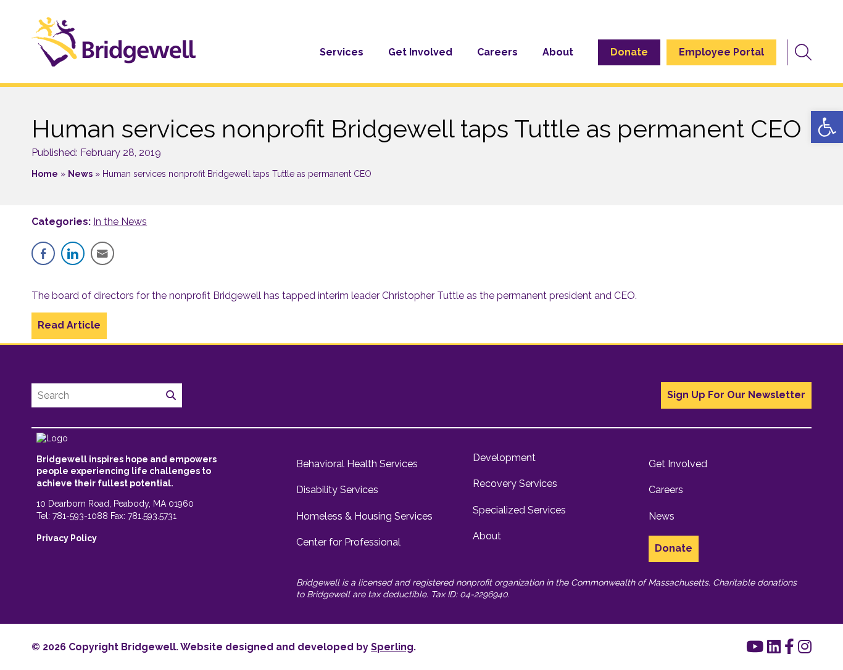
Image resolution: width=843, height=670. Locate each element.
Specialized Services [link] (519, 510)
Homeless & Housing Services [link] (364, 516)
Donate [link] (629, 52)
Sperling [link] (392, 647)
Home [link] (44, 174)
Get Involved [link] (420, 52)
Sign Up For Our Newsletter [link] (736, 395)
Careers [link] (497, 52)
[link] (827, 127)
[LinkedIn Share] (73, 253)
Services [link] (341, 52)
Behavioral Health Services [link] (357, 464)
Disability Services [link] (337, 490)
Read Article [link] (69, 325)
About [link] (557, 52)
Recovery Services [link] (515, 483)
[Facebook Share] (43, 253)
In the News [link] (120, 221)
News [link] (80, 174)
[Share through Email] (102, 253)
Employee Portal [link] (721, 52)
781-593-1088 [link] (80, 516)
